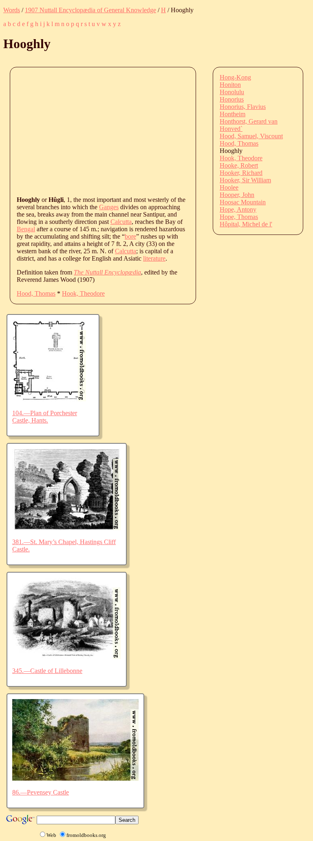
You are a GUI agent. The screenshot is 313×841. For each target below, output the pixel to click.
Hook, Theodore (83, 293)
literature (154, 258)
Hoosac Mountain (243, 202)
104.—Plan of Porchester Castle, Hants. (44, 416)
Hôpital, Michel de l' (246, 224)
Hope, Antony (238, 209)
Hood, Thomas (36, 293)
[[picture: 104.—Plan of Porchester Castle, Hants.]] (49, 399)
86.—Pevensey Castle (40, 792)
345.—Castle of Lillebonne (47, 670)
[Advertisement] (165, 131)
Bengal (26, 229)
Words (11, 10)
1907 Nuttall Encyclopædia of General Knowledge (90, 10)
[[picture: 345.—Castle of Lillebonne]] (66, 656)
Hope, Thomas (239, 216)
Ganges (109, 207)
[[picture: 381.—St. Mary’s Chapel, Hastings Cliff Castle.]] (66, 528)
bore (130, 236)
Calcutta (121, 221)
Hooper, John (237, 194)
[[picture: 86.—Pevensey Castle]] (75, 778)
